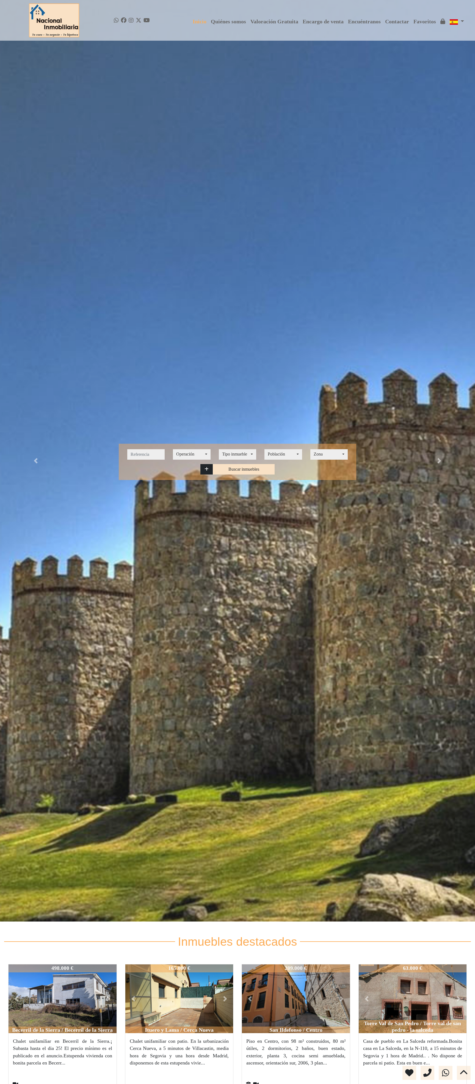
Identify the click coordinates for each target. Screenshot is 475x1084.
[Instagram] (131, 20)
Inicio (199, 21)
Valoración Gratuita (274, 21)
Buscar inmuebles (243, 469)
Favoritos (424, 21)
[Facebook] (123, 20)
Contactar (397, 21)
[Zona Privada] (443, 21)
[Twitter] (138, 20)
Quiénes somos (228, 21)
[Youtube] (146, 20)
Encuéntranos (364, 21)
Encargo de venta (323, 21)
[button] (206, 469)
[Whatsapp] (116, 20)
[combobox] (191, 454)
